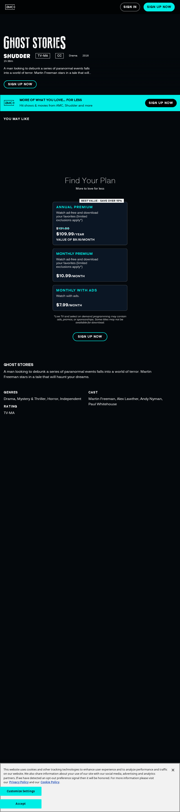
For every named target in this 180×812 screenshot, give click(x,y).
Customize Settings (21, 791)
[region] (90, 47)
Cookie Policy (50, 782)
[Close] (173, 770)
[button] (20, 84)
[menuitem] (10, 7)
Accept (21, 804)
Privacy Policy (19, 782)
